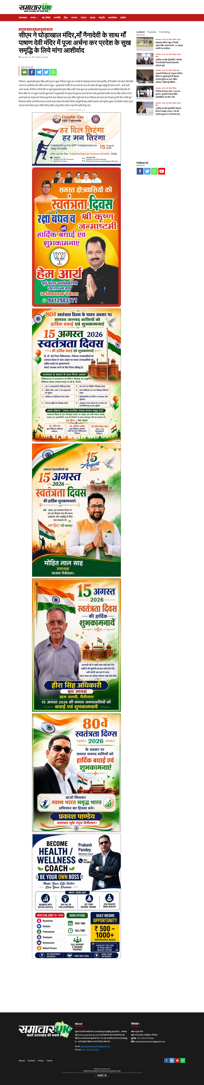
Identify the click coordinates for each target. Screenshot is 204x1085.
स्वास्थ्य (74, 17)
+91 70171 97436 (90, 1049)
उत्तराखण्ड (23, 17)
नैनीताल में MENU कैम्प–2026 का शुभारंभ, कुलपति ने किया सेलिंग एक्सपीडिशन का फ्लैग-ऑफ (168, 94)
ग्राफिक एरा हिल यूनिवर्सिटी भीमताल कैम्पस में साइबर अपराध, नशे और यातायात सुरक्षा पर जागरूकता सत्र (168, 111)
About (22, 1060)
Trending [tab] (164, 32)
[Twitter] (46, 72)
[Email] (24, 72)
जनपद (32, 17)
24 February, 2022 (41, 57)
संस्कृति (102, 17)
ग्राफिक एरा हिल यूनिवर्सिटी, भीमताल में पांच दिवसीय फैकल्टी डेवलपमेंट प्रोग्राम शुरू (169, 62)
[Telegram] (39, 72)
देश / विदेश (46, 17)
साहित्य (123, 17)
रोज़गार (83, 17)
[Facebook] (31, 72)
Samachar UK (26, 57)
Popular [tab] (152, 32)
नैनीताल (43, 29)
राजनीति (57, 17)
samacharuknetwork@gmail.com (95, 1046)
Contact (31, 1060)
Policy (41, 1060)
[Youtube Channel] (161, 171)
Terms (49, 1060)
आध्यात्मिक (112, 17)
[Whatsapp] (53, 72)
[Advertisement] (76, 979)
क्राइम (92, 17)
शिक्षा (66, 17)
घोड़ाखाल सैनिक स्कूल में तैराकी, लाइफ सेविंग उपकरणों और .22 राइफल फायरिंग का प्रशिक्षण (169, 45)
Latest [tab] (140, 32)
